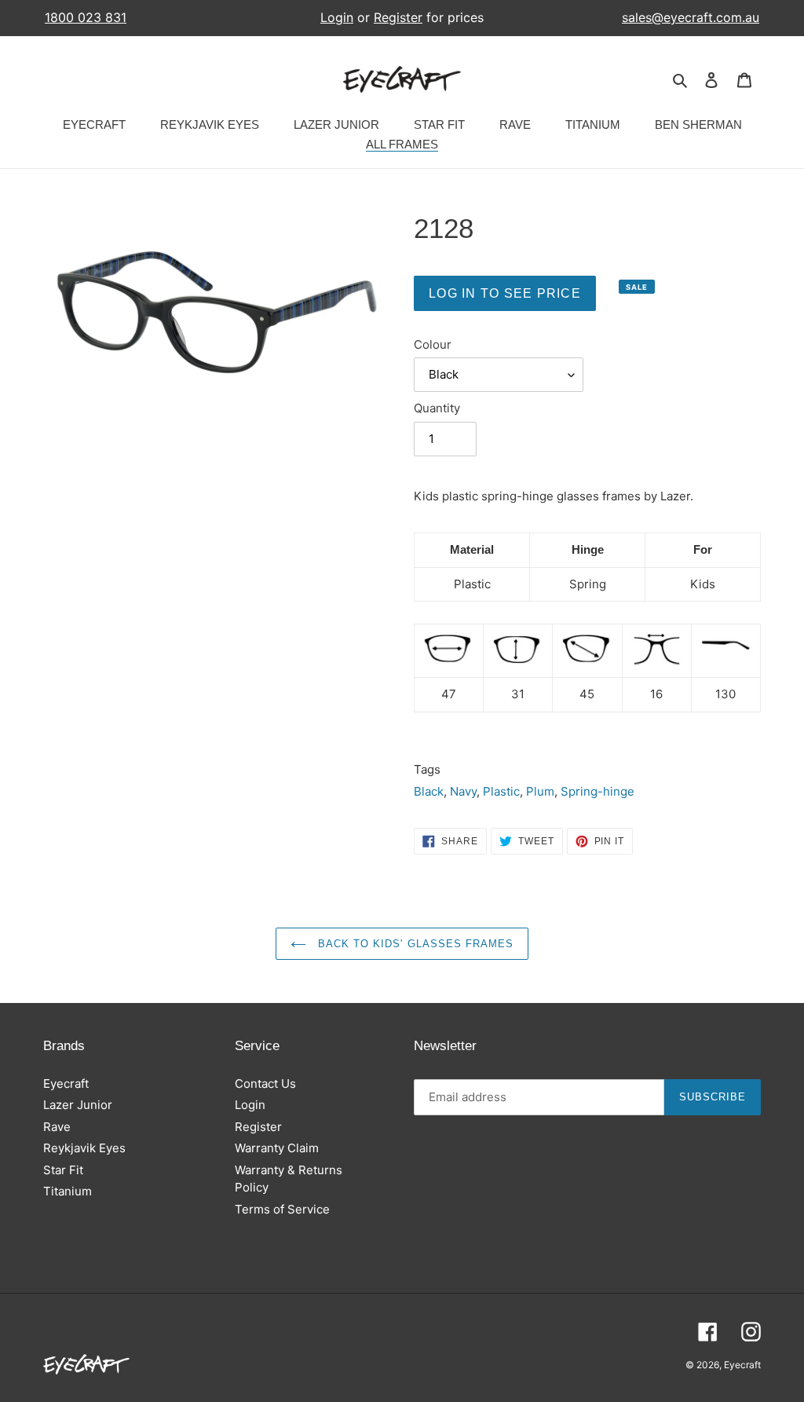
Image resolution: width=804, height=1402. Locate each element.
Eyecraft (66, 1083)
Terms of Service (282, 1209)
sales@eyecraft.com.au (690, 17)
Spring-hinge (597, 791)
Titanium (67, 1191)
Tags (427, 769)
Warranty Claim (277, 1147)
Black (429, 791)
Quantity (437, 408)
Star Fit (63, 1169)
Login (336, 17)
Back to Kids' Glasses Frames (413, 944)
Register (398, 17)
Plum (540, 791)
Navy (463, 791)
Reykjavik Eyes (84, 1147)
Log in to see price (505, 293)
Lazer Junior (77, 1104)
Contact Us (265, 1083)
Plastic (501, 791)
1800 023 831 (85, 17)
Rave (57, 1126)
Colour (432, 344)
